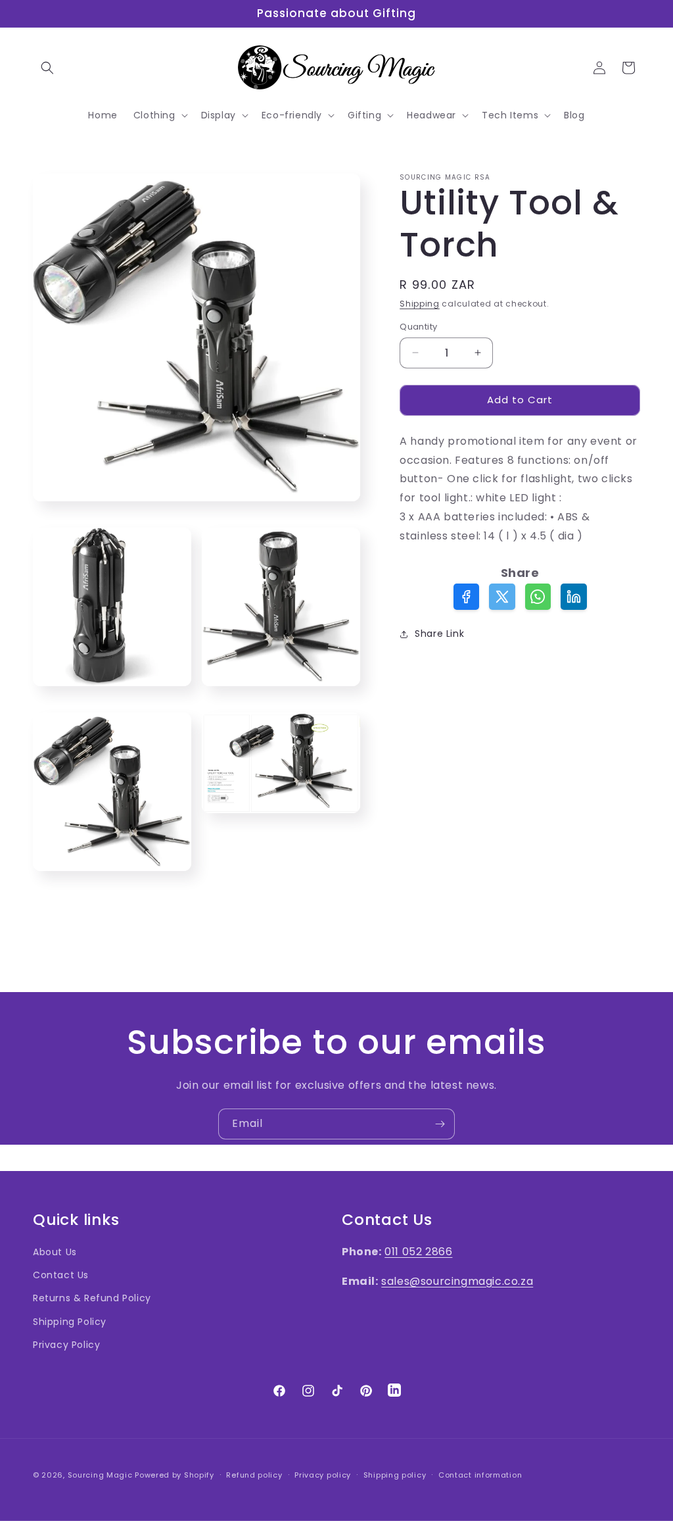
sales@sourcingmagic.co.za (457, 1281)
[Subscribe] (439, 1124)
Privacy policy (322, 1475)
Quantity (418, 326)
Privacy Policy (66, 1344)
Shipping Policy (69, 1321)
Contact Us (61, 1275)
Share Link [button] (439, 633)
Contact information (480, 1475)
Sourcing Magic (100, 1475)
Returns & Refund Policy (92, 1298)
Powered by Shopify (174, 1475)
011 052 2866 (418, 1251)
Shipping (420, 303)
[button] (47, 67)
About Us (55, 1252)
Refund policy (254, 1475)
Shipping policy (395, 1475)
